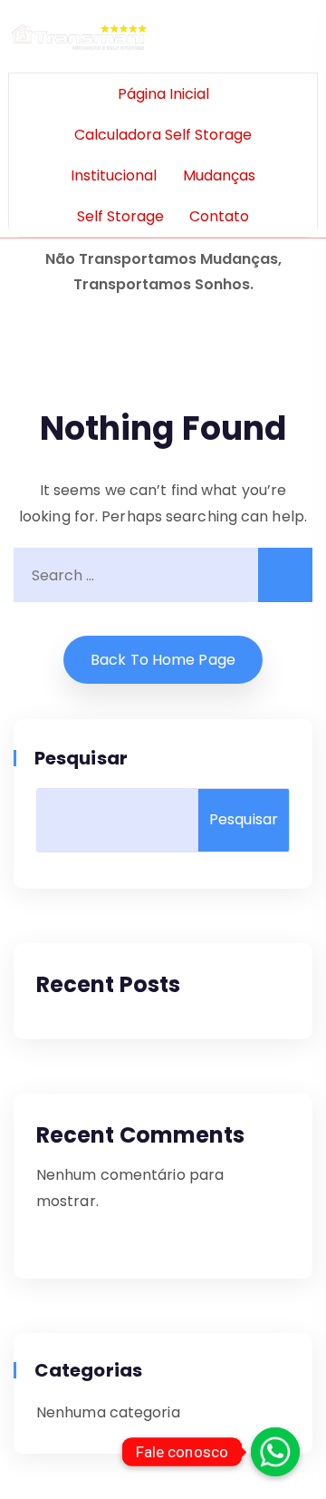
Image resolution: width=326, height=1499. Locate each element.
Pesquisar (82, 758)
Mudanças (219, 175)
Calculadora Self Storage (163, 134)
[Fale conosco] (275, 1451)
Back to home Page (163, 659)
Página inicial (163, 93)
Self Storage (120, 216)
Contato (219, 216)
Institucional (114, 175)
